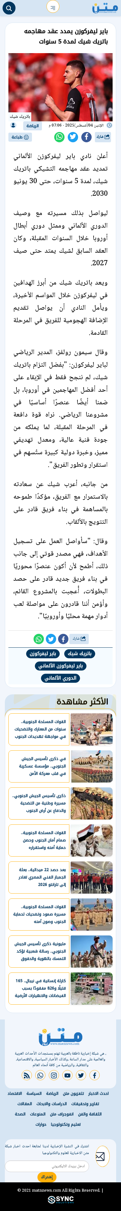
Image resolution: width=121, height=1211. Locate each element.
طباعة (18, 137)
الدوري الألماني (60, 678)
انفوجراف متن (62, 1114)
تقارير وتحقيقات (85, 1103)
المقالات (24, 1103)
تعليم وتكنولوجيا (66, 1124)
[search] (9, 8)
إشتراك (47, 1177)
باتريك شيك (80, 653)
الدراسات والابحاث (51, 1103)
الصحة (20, 1114)
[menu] (52, 6)
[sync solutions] (61, 1202)
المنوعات (37, 1114)
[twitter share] (73, 137)
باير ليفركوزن (43, 653)
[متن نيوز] (105, 6)
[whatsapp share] (59, 137)
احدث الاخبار (98, 1093)
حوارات (40, 1124)
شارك (100, 137)
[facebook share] (86, 137)
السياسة (34, 1093)
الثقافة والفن (90, 1114)
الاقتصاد (14, 1093)
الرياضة (32, 125)
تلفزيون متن (73, 1093)
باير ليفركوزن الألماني (60, 666)
